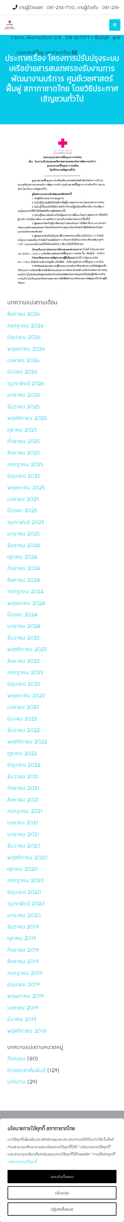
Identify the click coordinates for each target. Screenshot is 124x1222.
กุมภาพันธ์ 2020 (26, 903)
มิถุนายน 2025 (23, 475)
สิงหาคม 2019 (23, 961)
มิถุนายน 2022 (23, 764)
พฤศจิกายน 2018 (26, 1030)
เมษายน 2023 (23, 707)
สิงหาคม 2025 (23, 452)
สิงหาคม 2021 (23, 799)
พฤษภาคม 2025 (26, 487)
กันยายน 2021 (23, 787)
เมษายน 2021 (22, 822)
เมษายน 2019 (22, 1007)
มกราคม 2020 (24, 915)
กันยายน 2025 (23, 441)
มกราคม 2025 (23, 533)
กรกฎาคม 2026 (25, 325)
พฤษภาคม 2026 (26, 348)
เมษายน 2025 (23, 499)
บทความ (16, 1081)
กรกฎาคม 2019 (24, 973)
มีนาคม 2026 (22, 371)
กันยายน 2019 (23, 949)
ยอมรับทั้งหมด (62, 1176)
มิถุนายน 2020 (24, 892)
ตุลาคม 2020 (22, 868)
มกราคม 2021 (23, 834)
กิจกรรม (16, 1058)
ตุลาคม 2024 (22, 556)
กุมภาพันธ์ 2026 (26, 383)
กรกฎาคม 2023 (25, 672)
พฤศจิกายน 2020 (27, 857)
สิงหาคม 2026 (23, 313)
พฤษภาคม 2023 (26, 695)
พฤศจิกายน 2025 (27, 418)
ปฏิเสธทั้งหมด (62, 1209)
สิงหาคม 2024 (23, 580)
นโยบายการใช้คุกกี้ (22, 1161)
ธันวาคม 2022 (23, 730)
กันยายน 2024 (23, 568)
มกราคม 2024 (23, 626)
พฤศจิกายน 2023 (27, 649)
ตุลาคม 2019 (21, 938)
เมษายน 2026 (23, 360)
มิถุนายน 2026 (24, 337)
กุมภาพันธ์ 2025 (25, 522)
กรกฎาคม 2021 (24, 811)
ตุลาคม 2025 (22, 429)
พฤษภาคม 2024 (26, 603)
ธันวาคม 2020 (23, 845)
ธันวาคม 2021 (23, 776)
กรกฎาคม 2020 (25, 880)
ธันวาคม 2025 (23, 406)
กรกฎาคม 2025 (25, 464)
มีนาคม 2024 (22, 614)
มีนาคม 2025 (22, 510)
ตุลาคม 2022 (22, 753)
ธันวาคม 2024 (23, 545)
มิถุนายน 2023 (23, 683)
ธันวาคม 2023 (23, 637)
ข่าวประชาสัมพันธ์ (26, 1070)
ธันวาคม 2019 (23, 926)
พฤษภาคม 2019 (25, 995)
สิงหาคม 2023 (23, 660)
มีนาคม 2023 (22, 718)
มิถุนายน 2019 (23, 984)
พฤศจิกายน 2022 (27, 741)
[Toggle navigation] (114, 25)
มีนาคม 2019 (21, 1019)
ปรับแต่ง (62, 1192)
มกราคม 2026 (23, 394)
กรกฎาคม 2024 (25, 591)
